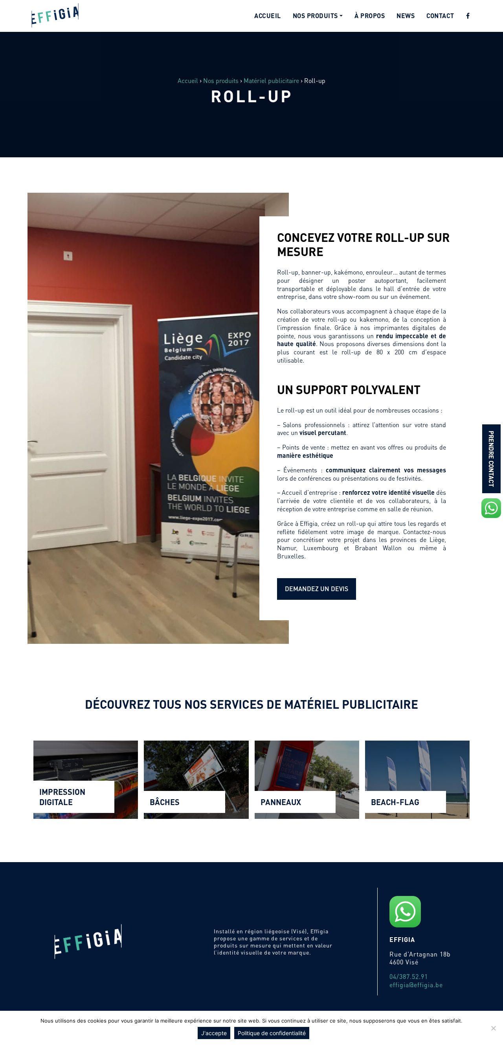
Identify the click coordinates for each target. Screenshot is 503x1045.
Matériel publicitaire (271, 80)
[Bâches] (196, 780)
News (406, 15)
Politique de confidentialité (272, 1033)
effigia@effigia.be (416, 984)
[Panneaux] (307, 780)
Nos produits (315, 15)
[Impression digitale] (85, 780)
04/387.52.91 (408, 976)
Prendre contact (491, 459)
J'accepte (214, 1033)
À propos (369, 15)
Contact (440, 15)
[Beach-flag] (417, 780)
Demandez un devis (316, 588)
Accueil (267, 15)
